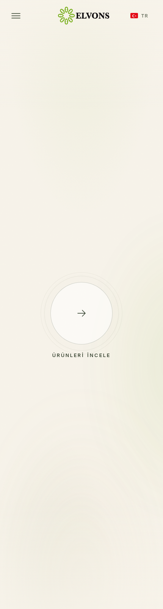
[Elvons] (81, 15)
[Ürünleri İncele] (81, 313)
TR (145, 16)
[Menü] (16, 15)
